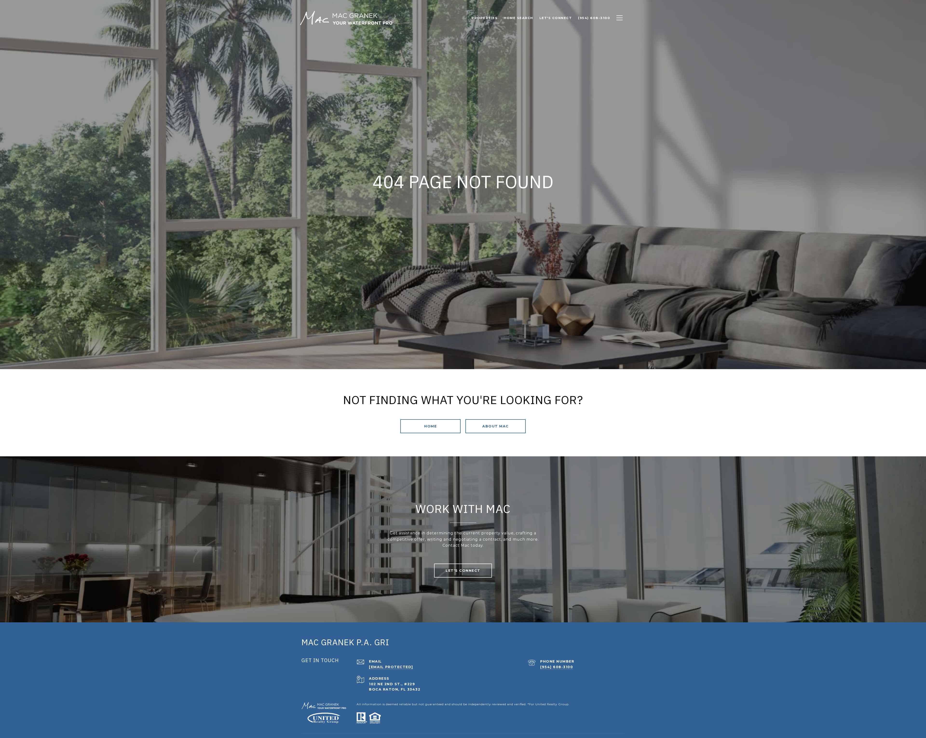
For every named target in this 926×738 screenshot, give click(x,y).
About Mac (495, 426)
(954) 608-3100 (556, 667)
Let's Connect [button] (463, 570)
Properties (484, 18)
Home (430, 426)
